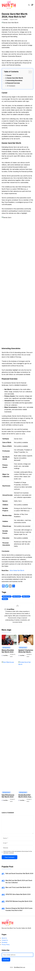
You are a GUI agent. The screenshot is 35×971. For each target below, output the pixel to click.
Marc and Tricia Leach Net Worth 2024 (18, 887)
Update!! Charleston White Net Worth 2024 (25, 652)
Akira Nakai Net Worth (17, 570)
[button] (28, 5)
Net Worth (26, 596)
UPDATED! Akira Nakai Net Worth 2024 (18, 894)
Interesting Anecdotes (14, 80)
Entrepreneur (6, 647)
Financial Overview (13, 83)
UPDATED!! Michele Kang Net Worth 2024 (19, 901)
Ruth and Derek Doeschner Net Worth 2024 (19, 873)
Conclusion (12, 86)
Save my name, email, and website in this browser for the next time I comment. (17, 852)
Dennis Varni (7, 596)
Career (9, 75)
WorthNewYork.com (19, 967)
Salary (5, 599)
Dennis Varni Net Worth (15, 78)
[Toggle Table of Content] (29, 71)
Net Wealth (17, 596)
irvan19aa (5, 19)
